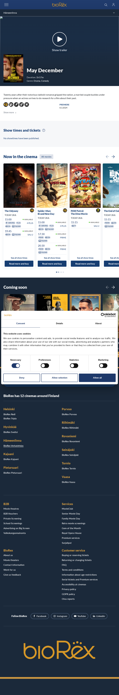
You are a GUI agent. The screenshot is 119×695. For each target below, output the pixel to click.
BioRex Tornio (69, 468)
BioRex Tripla (10, 418)
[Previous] (107, 156)
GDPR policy (68, 594)
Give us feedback (12, 574)
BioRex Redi (9, 414)
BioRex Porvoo (69, 414)
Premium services (71, 537)
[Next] (113, 156)
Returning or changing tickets (77, 560)
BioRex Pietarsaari (12, 472)
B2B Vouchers (10, 513)
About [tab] (98, 323)
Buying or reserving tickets (75, 555)
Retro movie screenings (73, 523)
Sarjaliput (67, 542)
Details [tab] (59, 323)
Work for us (9, 569)
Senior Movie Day (71, 513)
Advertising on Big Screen (16, 528)
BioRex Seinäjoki (70, 454)
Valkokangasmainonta (14, 533)
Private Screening (12, 518)
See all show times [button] (19, 257)
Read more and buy (19, 263)
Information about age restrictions (79, 574)
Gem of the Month (71, 528)
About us (8, 555)
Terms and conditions (72, 569)
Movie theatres (11, 508)
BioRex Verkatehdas (13, 445)
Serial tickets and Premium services (80, 579)
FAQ (64, 564)
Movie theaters (11, 560)
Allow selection (59, 377)
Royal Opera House (71, 533)
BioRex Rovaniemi (71, 441)
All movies (46, 156)
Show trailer (59, 50)
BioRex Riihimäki (70, 427)
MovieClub (67, 508)
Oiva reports (68, 598)
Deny (21, 377)
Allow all (97, 377)
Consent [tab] (20, 323)
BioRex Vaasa (68, 482)
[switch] (45, 365)
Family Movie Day (71, 518)
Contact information (13, 564)
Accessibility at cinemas (74, 584)
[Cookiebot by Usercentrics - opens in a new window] (103, 315)
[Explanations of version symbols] (43, 130)
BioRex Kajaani (11, 459)
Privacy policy (69, 589)
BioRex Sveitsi (10, 432)
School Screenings (12, 523)
